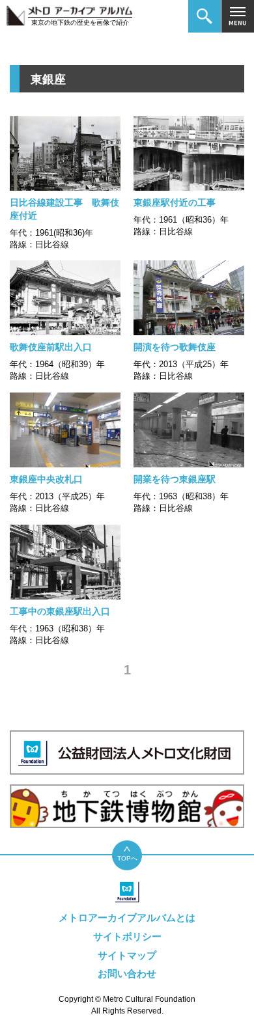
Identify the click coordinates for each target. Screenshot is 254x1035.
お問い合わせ (127, 973)
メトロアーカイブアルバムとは (127, 917)
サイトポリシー (127, 936)
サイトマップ (127, 955)
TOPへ (127, 858)
